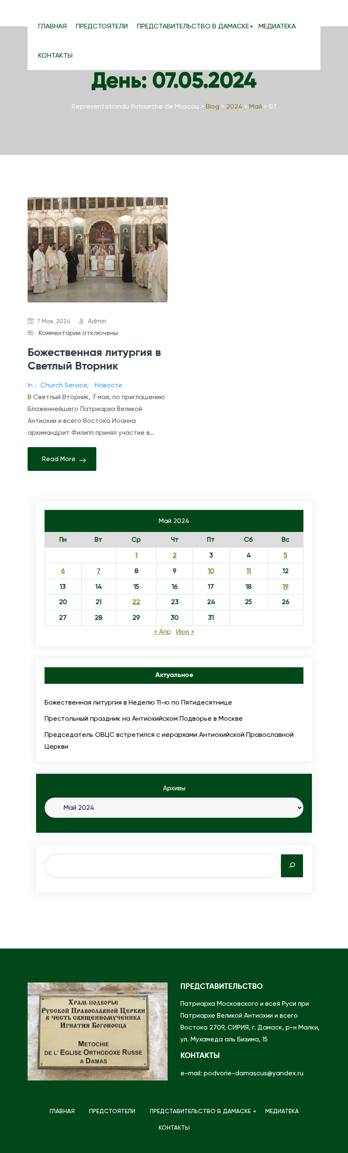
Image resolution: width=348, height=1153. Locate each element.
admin (97, 321)
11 (249, 571)
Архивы (174, 788)
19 (286, 586)
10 (211, 571)
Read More (59, 459)
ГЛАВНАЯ (52, 26)
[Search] (292, 866)
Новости (108, 385)
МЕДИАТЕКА (277, 26)
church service (63, 385)
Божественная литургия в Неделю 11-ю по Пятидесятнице (138, 702)
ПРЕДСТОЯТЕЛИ (102, 26)
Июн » (185, 631)
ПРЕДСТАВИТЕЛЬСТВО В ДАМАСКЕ (193, 26)
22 (136, 602)
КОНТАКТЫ (55, 55)
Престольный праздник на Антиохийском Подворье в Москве (144, 718)
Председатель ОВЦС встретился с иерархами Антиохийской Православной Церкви (169, 740)
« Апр (162, 631)
